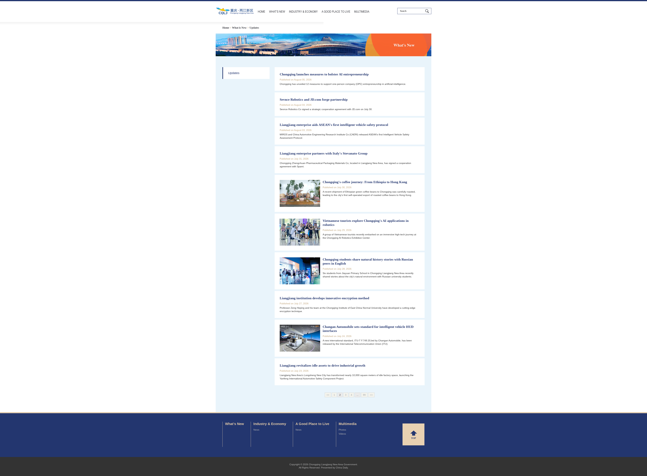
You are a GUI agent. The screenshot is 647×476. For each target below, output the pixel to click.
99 (364, 395)
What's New (234, 424)
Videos (342, 433)
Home (261, 11)
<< (328, 395)
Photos (342, 429)
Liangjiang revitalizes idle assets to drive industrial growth (322, 365)
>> (371, 395)
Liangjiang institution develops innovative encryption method (324, 298)
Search (427, 11)
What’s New (277, 11)
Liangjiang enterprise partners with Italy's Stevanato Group (323, 153)
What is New (239, 27)
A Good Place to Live (336, 11)
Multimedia (361, 11)
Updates (254, 27)
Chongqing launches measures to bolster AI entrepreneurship (324, 74)
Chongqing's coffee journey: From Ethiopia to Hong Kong (365, 182)
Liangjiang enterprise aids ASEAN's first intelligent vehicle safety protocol (334, 125)
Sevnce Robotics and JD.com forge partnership (314, 99)
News (256, 429)
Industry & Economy (303, 11)
